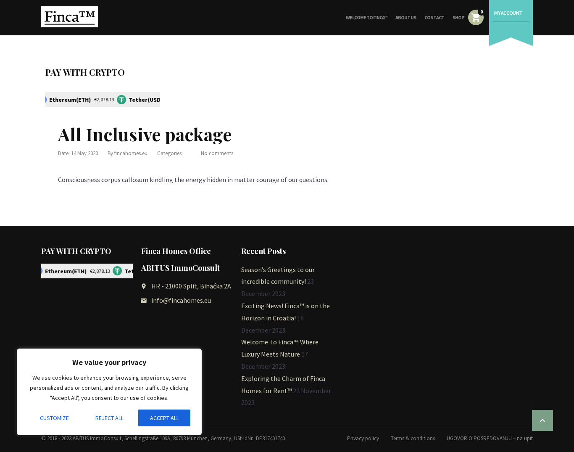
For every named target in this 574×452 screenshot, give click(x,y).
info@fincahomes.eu (181, 300)
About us (405, 17)
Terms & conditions (413, 438)
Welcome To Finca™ (366, 17)
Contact (434, 17)
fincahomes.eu (130, 153)
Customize (54, 418)
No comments (217, 153)
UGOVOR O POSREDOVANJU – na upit (490, 438)
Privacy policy (363, 438)
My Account (508, 13)
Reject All (109, 418)
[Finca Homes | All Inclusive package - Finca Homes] (69, 16)
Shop (458, 17)
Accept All (164, 418)
